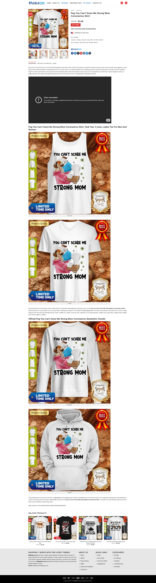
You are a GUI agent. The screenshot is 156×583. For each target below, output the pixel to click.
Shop (98, 555)
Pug (87, 42)
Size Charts (100, 558)
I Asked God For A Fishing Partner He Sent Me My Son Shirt (91, 542)
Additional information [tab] (44, 63)
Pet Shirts (87, 3)
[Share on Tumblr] (89, 53)
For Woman (117, 558)
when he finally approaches (85, 310)
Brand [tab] (54, 63)
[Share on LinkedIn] (87, 53)
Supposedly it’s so (58, 497)
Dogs (88, 39)
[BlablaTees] (76, 49)
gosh (119, 67)
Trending (64, 3)
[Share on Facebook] (72, 53)
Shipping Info (101, 564)
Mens (92, 39)
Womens (101, 39)
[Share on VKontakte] (84, 53)
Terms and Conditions (87, 566)
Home (49, 3)
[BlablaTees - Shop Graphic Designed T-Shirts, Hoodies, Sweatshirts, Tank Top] (36, 3)
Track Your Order (102, 561)
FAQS (82, 564)
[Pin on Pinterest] (81, 53)
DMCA (82, 558)
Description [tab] (32, 63)
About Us (56, 3)
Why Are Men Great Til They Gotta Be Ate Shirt (40, 542)
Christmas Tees (76, 3)
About (82, 555)
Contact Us (97, 3)
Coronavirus (84, 39)
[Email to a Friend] (78, 53)
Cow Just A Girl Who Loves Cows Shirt (65, 541)
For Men (116, 555)
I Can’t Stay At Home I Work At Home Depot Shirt (52, 505)
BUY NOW (75, 25)
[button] (121, 3)
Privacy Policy (85, 561)
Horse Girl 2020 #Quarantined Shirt (116, 541)
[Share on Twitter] (75, 53)
